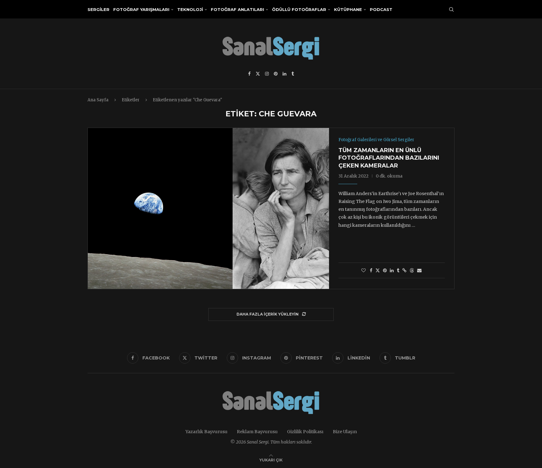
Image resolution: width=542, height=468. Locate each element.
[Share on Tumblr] (398, 270)
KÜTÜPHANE (348, 9)
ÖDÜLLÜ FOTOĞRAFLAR (299, 9)
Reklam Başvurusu (257, 431)
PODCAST (381, 9)
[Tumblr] (292, 74)
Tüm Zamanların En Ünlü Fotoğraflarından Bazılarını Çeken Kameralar (388, 158)
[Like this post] (363, 270)
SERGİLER (98, 9)
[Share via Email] (419, 270)
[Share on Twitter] (377, 270)
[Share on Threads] (412, 270)
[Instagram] (267, 74)
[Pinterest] (276, 74)
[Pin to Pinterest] (385, 270)
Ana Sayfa (98, 100)
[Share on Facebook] (371, 270)
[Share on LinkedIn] (392, 270)
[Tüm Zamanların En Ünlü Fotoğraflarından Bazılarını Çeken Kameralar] (208, 208)
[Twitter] (258, 74)
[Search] (451, 9)
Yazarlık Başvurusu (206, 431)
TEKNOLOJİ (190, 9)
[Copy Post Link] (404, 270)
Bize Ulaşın (345, 431)
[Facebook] (249, 74)
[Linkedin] (284, 74)
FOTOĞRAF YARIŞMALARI (141, 9)
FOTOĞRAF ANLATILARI (237, 9)
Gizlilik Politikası (305, 431)
